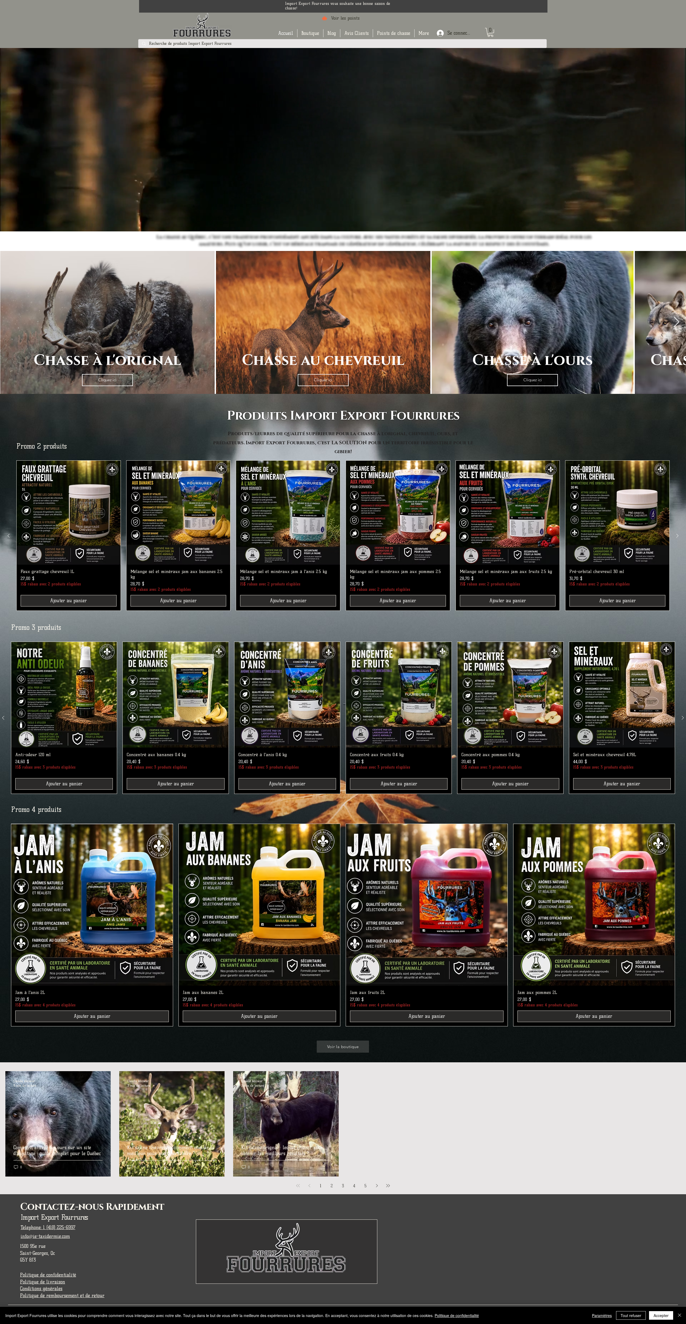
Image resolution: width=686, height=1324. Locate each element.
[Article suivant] (677, 535)
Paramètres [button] (602, 1315)
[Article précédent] (8, 535)
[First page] (298, 1185)
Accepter (661, 1315)
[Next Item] (676, 322)
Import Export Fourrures (54, 1217)
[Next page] (377, 1185)
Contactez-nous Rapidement (92, 1207)
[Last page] (388, 1185)
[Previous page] (309, 1185)
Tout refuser (631, 1315)
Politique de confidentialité (48, 1275)
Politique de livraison (42, 1282)
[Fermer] (679, 1315)
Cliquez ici (107, 379)
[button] (310, 33)
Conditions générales (41, 1288)
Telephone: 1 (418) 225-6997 (48, 1227)
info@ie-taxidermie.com (45, 1236)
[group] (343, 535)
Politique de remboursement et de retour (62, 1295)
